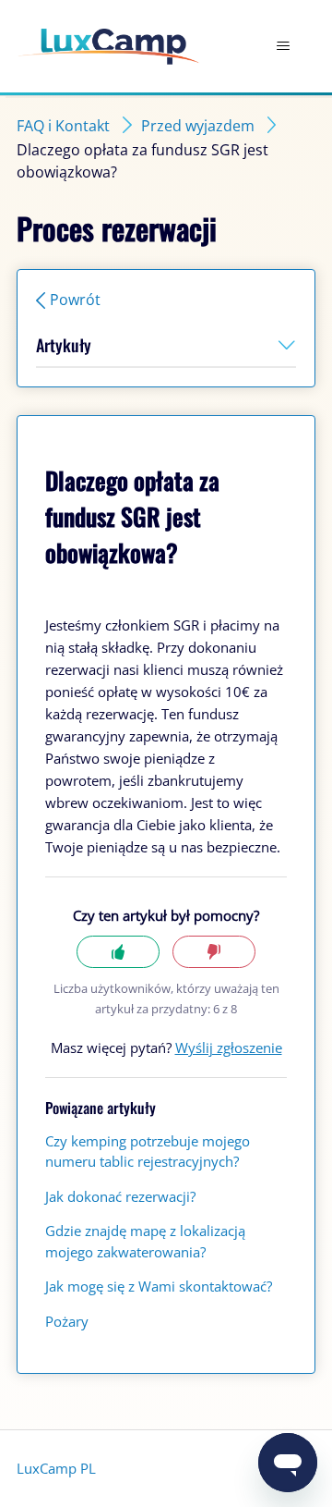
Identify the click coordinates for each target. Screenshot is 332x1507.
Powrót (75, 299)
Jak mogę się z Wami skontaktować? (158, 1286)
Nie (213, 952)
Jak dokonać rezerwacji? (120, 1196)
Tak (118, 952)
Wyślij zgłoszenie (228, 1047)
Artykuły (63, 345)
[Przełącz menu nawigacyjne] (282, 46)
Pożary (67, 1321)
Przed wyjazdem (198, 126)
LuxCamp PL (56, 1468)
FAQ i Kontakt (63, 126)
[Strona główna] (108, 46)
